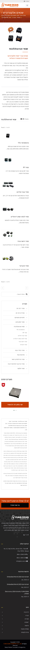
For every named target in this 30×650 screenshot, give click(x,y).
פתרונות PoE (20, 355)
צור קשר (22, 485)
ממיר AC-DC (6, 481)
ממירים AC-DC (20, 313)
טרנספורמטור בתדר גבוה (17, 483)
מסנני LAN (9, 483)
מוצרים (27, 619)
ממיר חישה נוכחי (23, 241)
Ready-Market (8, 647)
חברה (27, 615)
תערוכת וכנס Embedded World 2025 (18, 584)
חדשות (27, 625)
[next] (26, 288)
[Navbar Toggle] (27, 5)
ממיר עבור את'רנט (23, 192)
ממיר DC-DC (12, 481)
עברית (27, 1)
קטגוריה (14, 17)
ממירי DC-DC (20, 308)
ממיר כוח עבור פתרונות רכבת (16, 364)
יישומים (27, 622)
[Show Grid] (23, 119)
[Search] (27, 294)
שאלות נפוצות (25, 629)
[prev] (2, 288)
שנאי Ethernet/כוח (6, 17)
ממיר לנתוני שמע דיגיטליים (20, 217)
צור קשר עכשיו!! (15, 505)
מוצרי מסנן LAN (20, 322)
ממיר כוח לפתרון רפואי (18, 359)
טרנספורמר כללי (23, 143)
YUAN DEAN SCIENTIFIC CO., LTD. (12, 643)
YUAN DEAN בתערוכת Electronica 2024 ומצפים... (17, 593)
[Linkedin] (24, 535)
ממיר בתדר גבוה (19, 350)
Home (18, 17)
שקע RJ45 (25, 483)
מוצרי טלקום (21, 368)
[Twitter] (26, 535)
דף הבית (26, 612)
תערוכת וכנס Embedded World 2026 (18, 577)
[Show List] (21, 119)
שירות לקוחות (25, 632)
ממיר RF (26, 167)
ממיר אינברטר (24, 266)
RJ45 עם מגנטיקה (19, 317)
